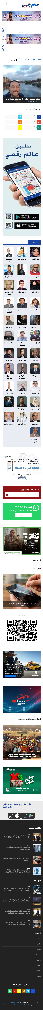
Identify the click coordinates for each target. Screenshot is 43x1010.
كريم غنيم (9, 327)
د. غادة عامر (35, 291)
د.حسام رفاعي (8, 423)
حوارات (28, 833)
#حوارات (39, 976)
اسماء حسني (35, 309)
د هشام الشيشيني (22, 343)
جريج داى (35, 423)
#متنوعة (39, 965)
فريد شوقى (22, 258)
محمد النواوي (9, 276)
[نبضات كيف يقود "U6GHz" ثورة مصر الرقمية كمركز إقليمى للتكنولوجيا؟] (22, 83)
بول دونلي (22, 393)
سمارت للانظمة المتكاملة (19, 1004)
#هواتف (39, 949)
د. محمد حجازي (35, 327)
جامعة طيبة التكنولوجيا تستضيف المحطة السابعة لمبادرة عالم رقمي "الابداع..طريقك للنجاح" (22, 756)
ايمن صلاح (35, 276)
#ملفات (39, 944)
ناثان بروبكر (22, 360)
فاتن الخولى (35, 258)
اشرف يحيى (9, 393)
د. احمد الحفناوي (9, 310)
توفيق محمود (35, 342)
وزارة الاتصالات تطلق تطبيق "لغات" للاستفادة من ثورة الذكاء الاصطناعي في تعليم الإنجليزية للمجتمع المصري (22, 605)
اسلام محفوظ (8, 342)
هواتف (28, 845)
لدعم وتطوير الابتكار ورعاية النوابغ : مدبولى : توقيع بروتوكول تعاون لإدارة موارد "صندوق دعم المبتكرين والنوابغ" (16, 901)
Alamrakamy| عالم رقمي (11, 1002)
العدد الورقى (4, 32)
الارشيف (4, 47)
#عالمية (39, 960)
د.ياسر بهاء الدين (9, 259)
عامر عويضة (22, 408)
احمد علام (35, 360)
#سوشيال (38, 955)
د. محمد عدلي (22, 309)
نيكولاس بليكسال (22, 376)
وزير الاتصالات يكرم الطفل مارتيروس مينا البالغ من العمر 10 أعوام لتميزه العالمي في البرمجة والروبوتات (16, 837)
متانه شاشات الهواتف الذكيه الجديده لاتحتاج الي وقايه (16, 859)
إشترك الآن (23, 515)
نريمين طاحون (35, 408)
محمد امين (8, 408)
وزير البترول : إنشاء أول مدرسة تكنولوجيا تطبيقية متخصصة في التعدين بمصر (17, 923)
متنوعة (28, 886)
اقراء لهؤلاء (35, 242)
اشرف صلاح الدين (35, 440)
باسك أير (9, 360)
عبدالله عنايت (35, 393)
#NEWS (38, 971)
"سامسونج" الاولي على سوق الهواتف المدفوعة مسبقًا (18, 848)
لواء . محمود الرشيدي (9, 292)
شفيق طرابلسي (9, 376)
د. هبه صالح (22, 291)
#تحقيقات (38, 938)
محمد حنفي (22, 276)
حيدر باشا (35, 375)
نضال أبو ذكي (22, 423)
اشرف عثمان (22, 327)
